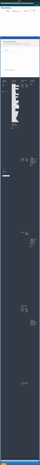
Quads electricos (14, 114)
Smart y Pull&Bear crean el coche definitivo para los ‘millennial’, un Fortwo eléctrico (33, 160)
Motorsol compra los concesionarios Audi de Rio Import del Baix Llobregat (33, 322)
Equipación (13, 94)
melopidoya (6, 50)
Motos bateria (14, 103)
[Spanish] (9, 174)
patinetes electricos (15, 111)
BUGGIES (13, 88)
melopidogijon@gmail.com (17, 11)
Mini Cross (13, 98)
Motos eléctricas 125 (15, 105)
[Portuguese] (8, 174)
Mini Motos (13, 99)
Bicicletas (13, 87)
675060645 (8, 11)
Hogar (17, 94)
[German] (6, 174)
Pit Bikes (13, 113)
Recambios (13, 118)
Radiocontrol (14, 117)
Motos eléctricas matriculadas (14, 107)
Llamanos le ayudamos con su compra (27, 3)
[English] (4, 174)
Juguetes (13, 95)
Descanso (13, 91)
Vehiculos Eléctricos (15, 121)
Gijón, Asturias (26, 11)
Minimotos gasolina (15, 102)
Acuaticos (13, 84)
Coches (17, 88)
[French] (5, 174)
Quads (17, 113)
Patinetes (13, 110)
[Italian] (7, 174)
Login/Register (37, 5)
